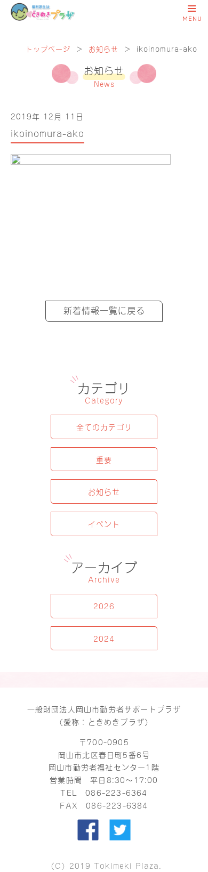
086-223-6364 (116, 792)
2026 (104, 606)
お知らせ (103, 48)
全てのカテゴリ (104, 427)
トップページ (48, 48)
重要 (104, 459)
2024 (104, 638)
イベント (104, 524)
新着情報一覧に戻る (104, 310)
